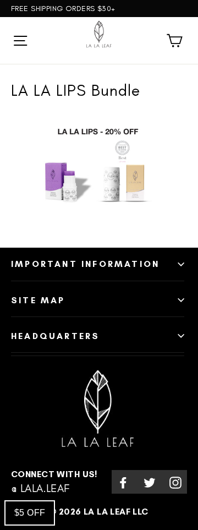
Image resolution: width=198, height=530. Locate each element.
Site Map (38, 300)
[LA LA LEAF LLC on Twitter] (150, 481)
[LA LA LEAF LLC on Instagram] (175, 481)
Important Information (85, 264)
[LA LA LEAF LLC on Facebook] (123, 481)
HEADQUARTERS (55, 336)
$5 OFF (29, 512)
